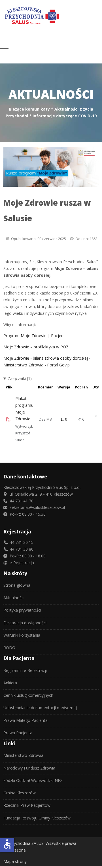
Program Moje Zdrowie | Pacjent (34, 335)
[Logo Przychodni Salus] (51, 16)
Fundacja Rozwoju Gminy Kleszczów (37, 818)
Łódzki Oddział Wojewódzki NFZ (33, 780)
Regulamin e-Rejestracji (25, 670)
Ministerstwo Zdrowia (23, 755)
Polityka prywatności (22, 610)
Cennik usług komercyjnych (28, 695)
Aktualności (13, 597)
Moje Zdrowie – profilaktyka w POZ (36, 347)
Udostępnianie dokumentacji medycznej (40, 707)
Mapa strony (15, 861)
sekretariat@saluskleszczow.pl (36, 507)
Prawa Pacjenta (17, 732)
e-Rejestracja (21, 562)
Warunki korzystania (21, 635)
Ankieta (10, 682)
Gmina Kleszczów (19, 792)
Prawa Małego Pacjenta (25, 720)
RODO (9, 647)
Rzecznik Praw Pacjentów (26, 805)
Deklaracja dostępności (24, 622)
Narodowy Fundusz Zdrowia (29, 768)
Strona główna (16, 585)
